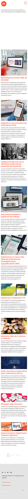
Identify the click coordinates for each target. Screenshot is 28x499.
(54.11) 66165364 (6, 482)
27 (17, 455)
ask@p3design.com (6, 485)
